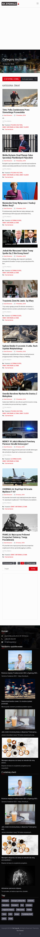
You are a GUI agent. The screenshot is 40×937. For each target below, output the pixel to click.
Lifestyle (29, 905)
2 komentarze (9, 129)
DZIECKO (30, 900)
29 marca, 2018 (20, 447)
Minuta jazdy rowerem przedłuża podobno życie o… (17, 706)
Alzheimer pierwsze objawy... (11, 888)
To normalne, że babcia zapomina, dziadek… (14, 891)
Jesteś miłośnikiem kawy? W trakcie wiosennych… (16, 832)
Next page (32, 563)
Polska (29, 909)
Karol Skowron (8, 115)
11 (26, 563)
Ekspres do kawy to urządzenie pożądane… (14, 863)
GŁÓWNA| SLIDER (10, 196)
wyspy (17, 914)
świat (4, 918)
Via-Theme (20, 930)
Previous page (7, 563)
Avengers (5, 900)
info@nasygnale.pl (10, 642)
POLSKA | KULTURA (11, 103)
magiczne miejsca (8, 909)
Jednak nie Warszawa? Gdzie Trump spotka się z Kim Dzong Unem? (17, 251)
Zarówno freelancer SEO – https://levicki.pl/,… (15, 676)
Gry (22, 905)
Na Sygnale (6, 64)
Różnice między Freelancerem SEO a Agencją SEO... (19, 673)
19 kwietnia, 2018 (21, 115)
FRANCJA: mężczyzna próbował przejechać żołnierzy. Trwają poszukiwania (16, 537)
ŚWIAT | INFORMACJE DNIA (10, 127)
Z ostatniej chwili (27, 914)
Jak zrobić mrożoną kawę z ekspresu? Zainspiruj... (19, 732)
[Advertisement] (20, 28)
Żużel (10, 918)
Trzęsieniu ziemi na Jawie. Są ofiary (18, 301)
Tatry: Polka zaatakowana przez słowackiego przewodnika (15, 111)
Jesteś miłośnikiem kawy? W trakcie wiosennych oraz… (18, 735)
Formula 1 (15, 905)
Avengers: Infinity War (18, 900)
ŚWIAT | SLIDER (24, 127)
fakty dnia (5, 905)
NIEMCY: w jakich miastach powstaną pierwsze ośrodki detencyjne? (18, 442)
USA (10, 914)
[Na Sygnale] (11, 3)
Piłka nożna (20, 909)
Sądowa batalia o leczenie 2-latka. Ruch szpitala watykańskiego (19, 347)
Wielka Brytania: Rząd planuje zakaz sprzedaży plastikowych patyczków (17, 156)
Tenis (4, 914)
